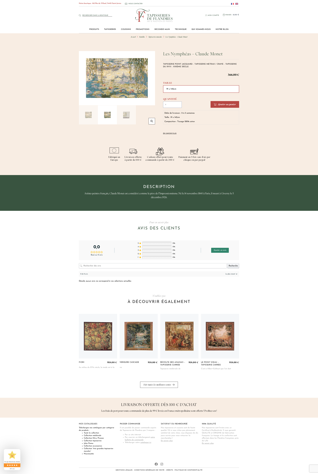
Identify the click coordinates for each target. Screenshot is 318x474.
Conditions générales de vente (149, 470)
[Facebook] (156, 464)
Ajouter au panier (227, 104)
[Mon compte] (206, 15)
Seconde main (162, 29)
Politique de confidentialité (188, 470)
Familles (142, 37)
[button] (152, 121)
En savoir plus (167, 441)
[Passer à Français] (232, 4)
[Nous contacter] (126, 4)
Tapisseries (110, 29)
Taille (167, 83)
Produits (94, 29)
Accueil (133, 37)
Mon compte (213, 15)
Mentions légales (124, 470)
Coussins (126, 29)
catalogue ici (145, 442)
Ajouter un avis (220, 250)
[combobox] (97, 15)
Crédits (169, 470)
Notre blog (222, 29)
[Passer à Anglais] (236, 4)
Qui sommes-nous (201, 29)
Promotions (142, 29)
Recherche (233, 266)
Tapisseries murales (155, 37)
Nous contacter (135, 3)
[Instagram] (162, 464)
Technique (181, 29)
